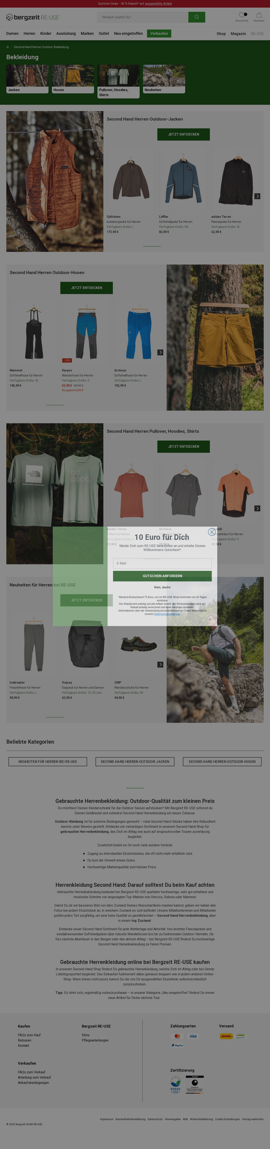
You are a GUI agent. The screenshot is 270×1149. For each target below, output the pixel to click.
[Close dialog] (212, 530)
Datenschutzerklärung (167, 612)
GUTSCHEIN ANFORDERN (162, 574)
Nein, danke (162, 585)
